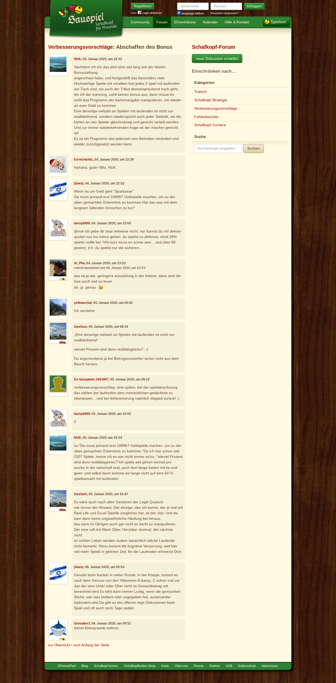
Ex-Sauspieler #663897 (91, 379)
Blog (84, 666)
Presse (199, 666)
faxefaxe (80, 327)
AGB (229, 666)
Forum (161, 22)
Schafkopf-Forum (213, 47)
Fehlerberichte (206, 117)
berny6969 (82, 223)
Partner (214, 666)
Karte (165, 666)
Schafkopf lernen (106, 666)
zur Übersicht (59, 645)
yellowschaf (83, 303)
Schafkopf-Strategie (210, 100)
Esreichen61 (83, 159)
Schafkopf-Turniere (210, 125)
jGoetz (78, 183)
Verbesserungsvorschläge (80, 47)
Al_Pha (79, 263)
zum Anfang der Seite (91, 645)
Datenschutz (247, 666)
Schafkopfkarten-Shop (140, 666)
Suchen (253, 148)
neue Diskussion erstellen (217, 58)
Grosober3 (82, 623)
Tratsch (200, 91)
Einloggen (254, 6)
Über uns (181, 666)
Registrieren (142, 6)
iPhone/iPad (67, 666)
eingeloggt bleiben (192, 13)
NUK (77, 59)
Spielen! (278, 22)
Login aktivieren (152, 12)
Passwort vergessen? (225, 13)
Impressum (269, 666)
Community (140, 22)
